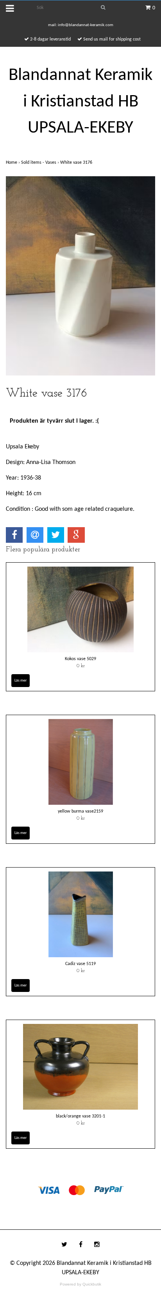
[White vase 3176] (80, 275)
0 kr (81, 666)
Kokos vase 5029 (80, 659)
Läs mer (20, 680)
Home (13, 162)
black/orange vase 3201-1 (80, 1116)
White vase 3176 (76, 162)
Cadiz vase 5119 (80, 964)
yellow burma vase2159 (80, 811)
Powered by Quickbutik (80, 1284)
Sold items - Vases (40, 162)
